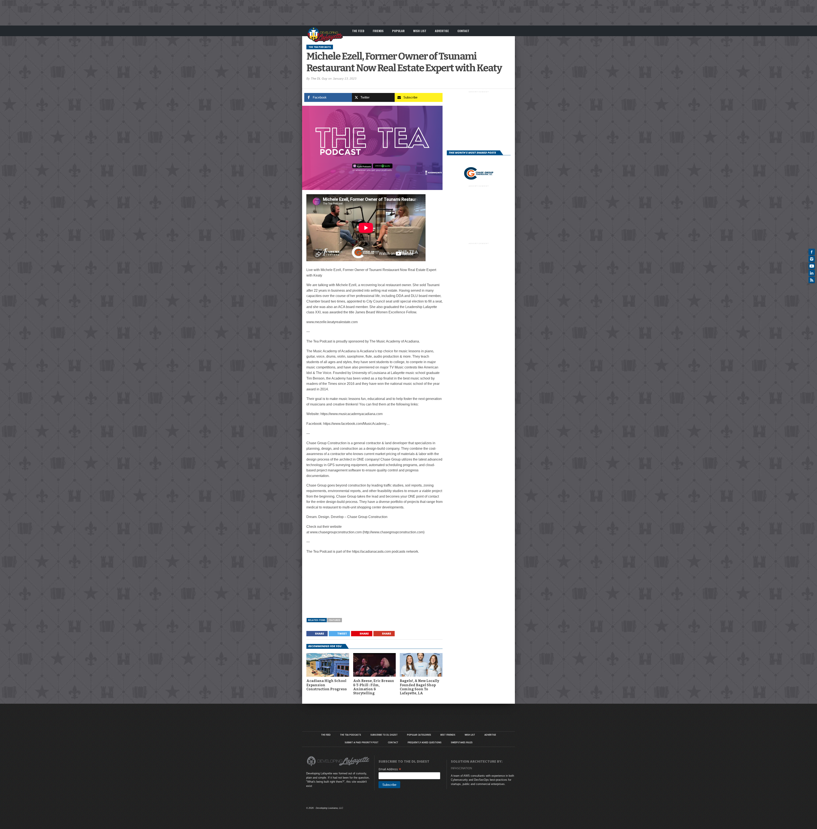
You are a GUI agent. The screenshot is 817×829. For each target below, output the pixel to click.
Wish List (419, 31)
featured (334, 620)
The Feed (358, 31)
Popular (398, 31)
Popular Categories (419, 735)
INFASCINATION (461, 768)
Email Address (390, 769)
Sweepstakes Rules (462, 742)
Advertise (442, 31)
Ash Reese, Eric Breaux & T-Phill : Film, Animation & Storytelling (373, 687)
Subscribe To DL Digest (384, 735)
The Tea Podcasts (350, 735)
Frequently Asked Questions (424, 742)
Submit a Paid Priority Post (362, 742)
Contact (463, 31)
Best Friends (447, 735)
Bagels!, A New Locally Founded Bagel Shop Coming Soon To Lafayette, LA (419, 687)
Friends (378, 31)
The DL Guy (319, 78)
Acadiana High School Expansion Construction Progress (326, 685)
